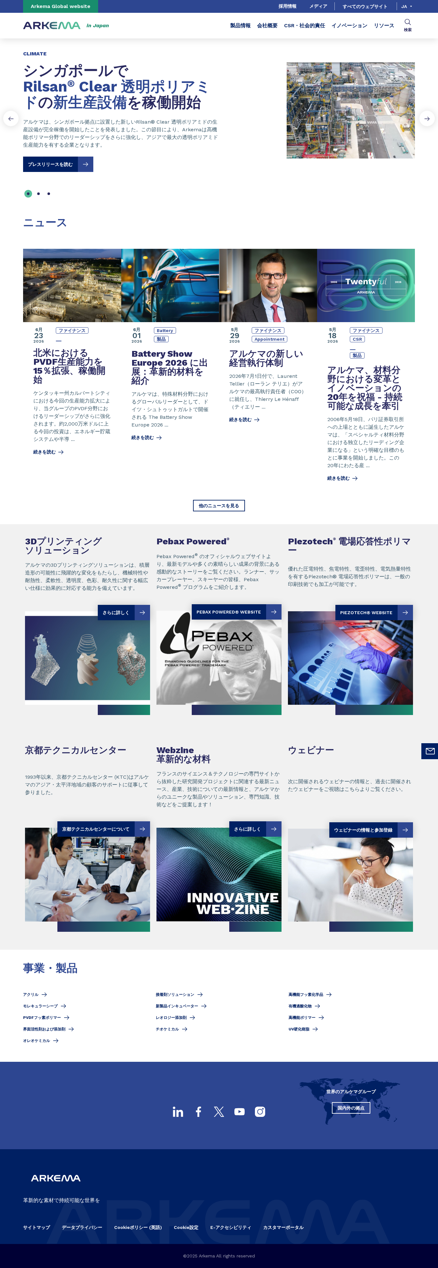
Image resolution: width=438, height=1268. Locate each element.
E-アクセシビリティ (230, 1227)
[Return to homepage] (52, 26)
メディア (318, 6)
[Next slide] (427, 118)
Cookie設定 (186, 1227)
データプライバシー (82, 1227)
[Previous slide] (11, 118)
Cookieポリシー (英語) (138, 1227)
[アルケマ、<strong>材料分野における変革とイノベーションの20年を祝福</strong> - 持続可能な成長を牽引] (366, 369)
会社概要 (267, 25)
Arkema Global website (60, 6)
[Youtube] (239, 1112)
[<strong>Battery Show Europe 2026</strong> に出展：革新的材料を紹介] (170, 369)
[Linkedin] (178, 1112)
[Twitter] (219, 1112)
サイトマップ (36, 1227)
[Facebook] (198, 1112)
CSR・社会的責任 (304, 25)
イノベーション (349, 25)
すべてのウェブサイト (365, 6)
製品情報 (240, 25)
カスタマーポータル (283, 1227)
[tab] (28, 193)
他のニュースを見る (219, 505)
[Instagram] (260, 1112)
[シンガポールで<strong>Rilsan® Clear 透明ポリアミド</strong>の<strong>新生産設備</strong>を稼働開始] (219, 105)
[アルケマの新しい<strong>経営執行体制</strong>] (268, 369)
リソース (384, 25)
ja (404, 6)
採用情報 (288, 6)
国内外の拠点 (351, 1107)
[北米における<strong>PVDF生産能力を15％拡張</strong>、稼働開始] (72, 369)
